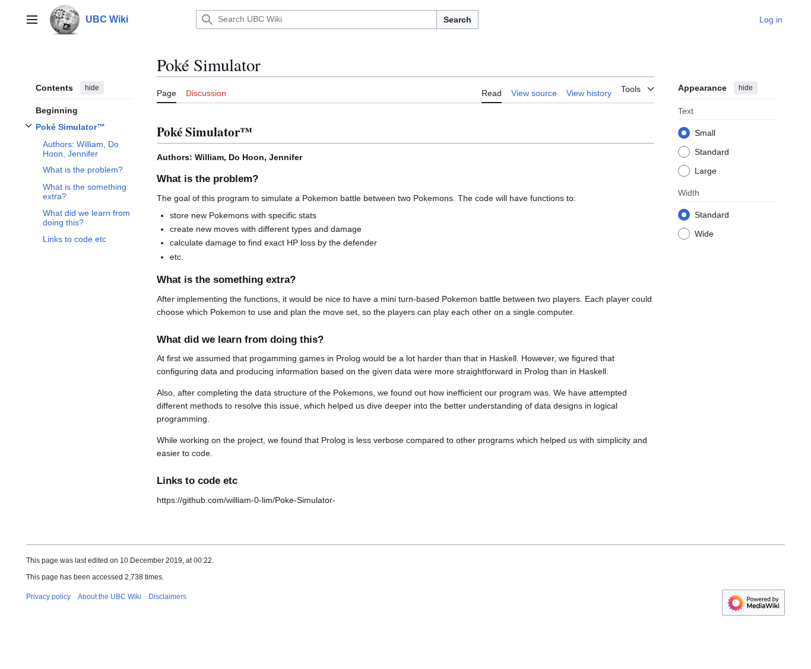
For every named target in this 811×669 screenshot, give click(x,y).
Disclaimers (167, 596)
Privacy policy (48, 596)
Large (706, 170)
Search (457, 19)
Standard (712, 151)
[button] (32, 19)
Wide (704, 233)
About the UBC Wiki (109, 596)
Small (705, 132)
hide (92, 88)
